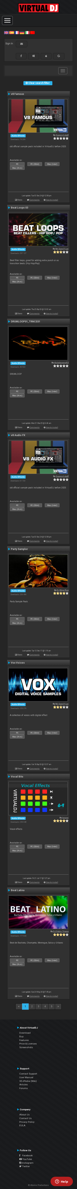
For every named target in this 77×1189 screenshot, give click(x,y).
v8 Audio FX (18, 435)
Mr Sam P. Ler (62, 249)
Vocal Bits (17, 776)
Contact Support (28, 1073)
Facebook (26, 1155)
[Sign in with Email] (21, 44)
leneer (65, 818)
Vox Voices (18, 662)
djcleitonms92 (61, 362)
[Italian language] (27, 32)
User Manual (26, 1077)
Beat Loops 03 (19, 207)
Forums (23, 1088)
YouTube (27, 1159)
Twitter (26, 1166)
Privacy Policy (26, 1122)
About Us (24, 1114)
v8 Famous (17, 94)
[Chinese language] (32, 32)
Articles (23, 1084)
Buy (21, 1036)
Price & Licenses (28, 1043)
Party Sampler (19, 549)
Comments (35, 200)
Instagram (27, 1162)
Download (25, 1032)
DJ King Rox (63, 590)
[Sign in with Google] (58, 56)
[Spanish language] (11, 32)
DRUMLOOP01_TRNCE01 (25, 321)
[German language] (22, 32)
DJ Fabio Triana (61, 931)
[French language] (17, 32)
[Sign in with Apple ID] (46, 56)
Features (24, 1040)
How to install (52, 200)
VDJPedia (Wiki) (28, 1081)
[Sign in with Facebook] (21, 56)
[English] (6, 32)
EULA (22, 1125)
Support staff (62, 135)
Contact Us (25, 1118)
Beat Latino (18, 890)
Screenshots (26, 1047)
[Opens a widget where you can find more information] (61, 1182)
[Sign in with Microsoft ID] (33, 56)
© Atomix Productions (38, 1185)
